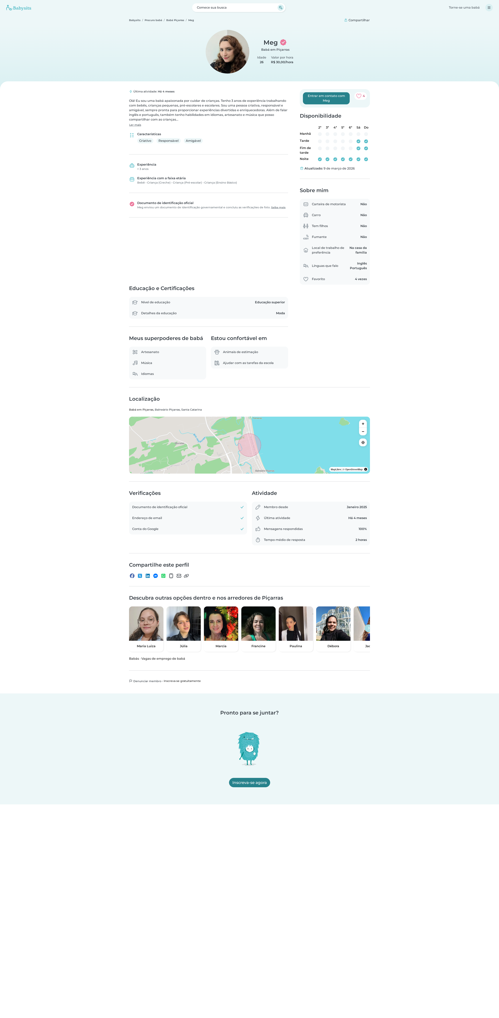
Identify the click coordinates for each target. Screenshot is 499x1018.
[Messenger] (155, 575)
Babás (134, 658)
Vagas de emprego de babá (163, 658)
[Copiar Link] (186, 575)
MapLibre (336, 469)
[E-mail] (179, 575)
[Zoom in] (363, 424)
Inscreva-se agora (249, 782)
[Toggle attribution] (365, 469)
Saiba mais (278, 207)
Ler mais (135, 125)
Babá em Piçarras (275, 49)
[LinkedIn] (148, 575)
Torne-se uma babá (464, 7)
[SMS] (171, 575)
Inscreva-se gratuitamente (182, 681)
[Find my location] (363, 442)
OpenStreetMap (354, 469)
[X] (140, 575)
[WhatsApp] (163, 575)
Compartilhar (359, 20)
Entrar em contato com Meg (326, 98)
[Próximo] (368, 628)
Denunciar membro (147, 681)
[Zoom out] (363, 432)
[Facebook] (132, 575)
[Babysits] (18, 7)
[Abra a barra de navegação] (489, 7)
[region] (249, 445)
